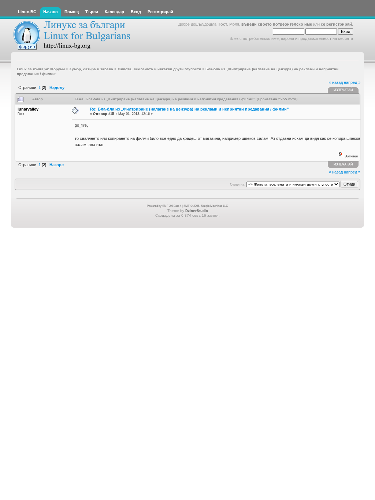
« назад (336, 82)
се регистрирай (336, 24)
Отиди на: (237, 184)
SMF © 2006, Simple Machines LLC (205, 206)
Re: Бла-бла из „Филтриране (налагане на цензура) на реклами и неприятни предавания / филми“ (189, 109)
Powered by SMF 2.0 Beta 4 (164, 206)
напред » (352, 82)
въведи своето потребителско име (276, 24)
